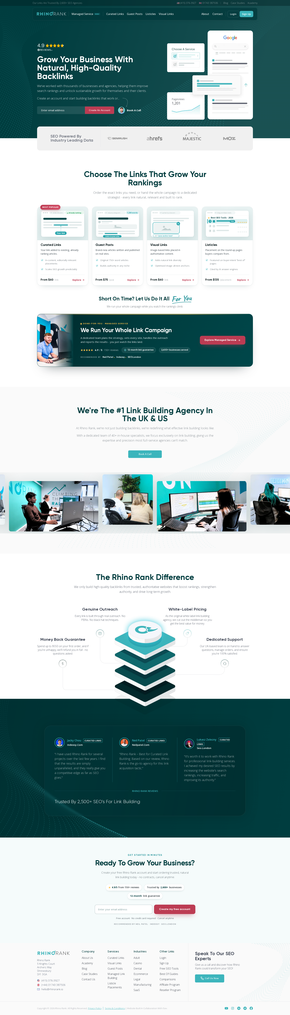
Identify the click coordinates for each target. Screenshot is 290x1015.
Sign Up (246, 14)
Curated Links (115, 14)
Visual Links (166, 14)
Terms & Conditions (115, 1008)
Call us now (212, 978)
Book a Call (134, 110)
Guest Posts (134, 14)
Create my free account (174, 909)
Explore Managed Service (220, 340)
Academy (252, 3)
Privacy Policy (95, 1008)
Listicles (151, 14)
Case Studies (238, 3)
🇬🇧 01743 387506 (208, 3)
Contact (217, 14)
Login (233, 14)
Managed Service (85, 14)
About (205, 14)
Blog (225, 3)
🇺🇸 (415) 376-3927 (186, 3)
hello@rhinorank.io (52, 989)
